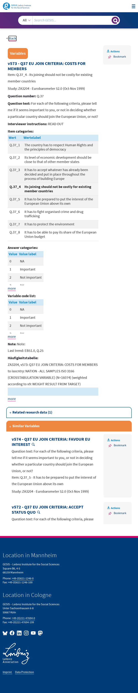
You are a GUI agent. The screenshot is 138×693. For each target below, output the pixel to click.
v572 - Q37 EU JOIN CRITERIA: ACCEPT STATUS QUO (47, 509)
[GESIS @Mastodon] (40, 633)
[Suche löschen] (108, 20)
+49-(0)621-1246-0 (23, 578)
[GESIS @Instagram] (26, 633)
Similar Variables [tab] (26, 426)
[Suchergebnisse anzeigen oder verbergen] (115, 20)
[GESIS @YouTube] (33, 633)
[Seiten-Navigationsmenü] (133, 6)
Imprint (7, 672)
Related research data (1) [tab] (32, 412)
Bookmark (119, 57)
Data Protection (24, 672)
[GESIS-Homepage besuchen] (17, 6)
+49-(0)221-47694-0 (23, 618)
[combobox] (69, 20)
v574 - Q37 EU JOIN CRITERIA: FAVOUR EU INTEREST (51, 442)
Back (12, 38)
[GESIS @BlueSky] (6, 633)
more (12, 288)
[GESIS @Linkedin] (19, 633)
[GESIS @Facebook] (12, 633)
